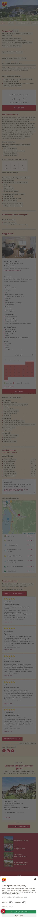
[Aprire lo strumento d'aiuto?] (3, 911)
